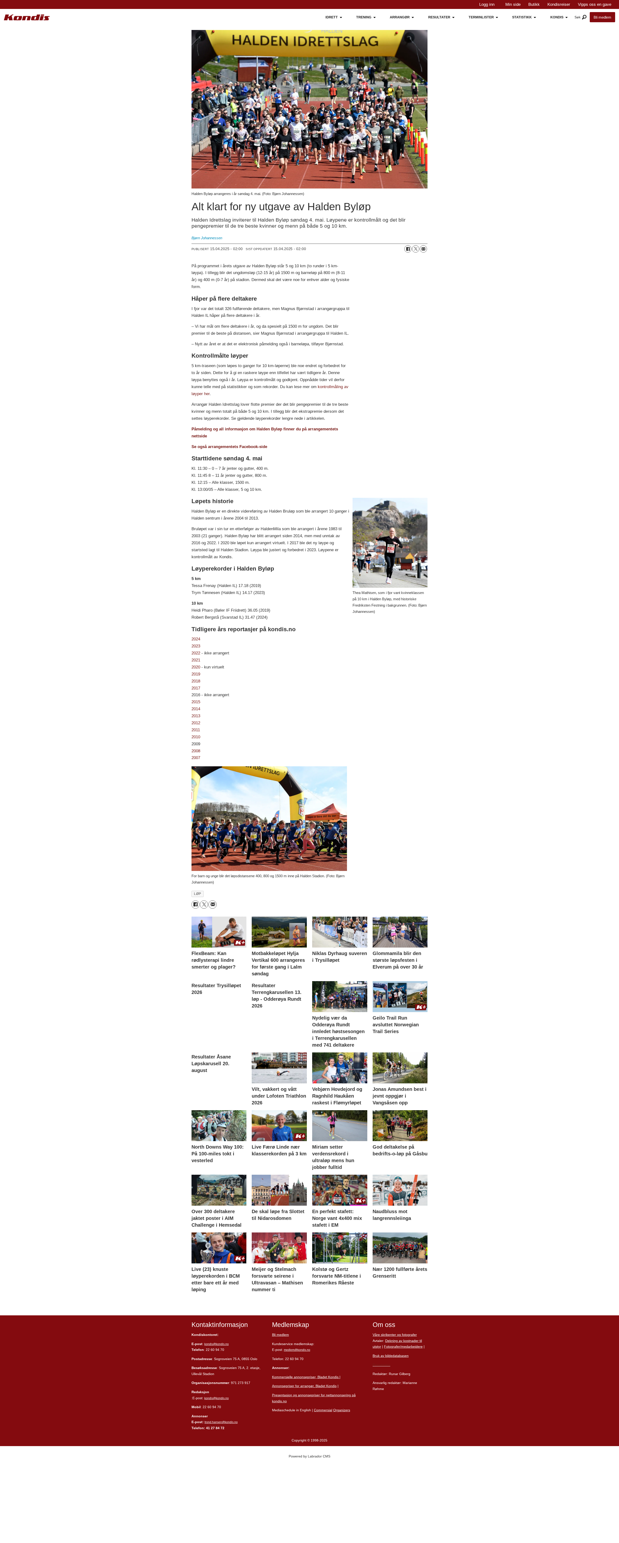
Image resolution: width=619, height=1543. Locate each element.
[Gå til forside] (27, 17)
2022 (196, 653)
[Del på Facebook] (408, 249)
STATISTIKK (522, 17)
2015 (196, 702)
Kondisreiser (558, 4)
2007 (196, 757)
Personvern (381, 1365)
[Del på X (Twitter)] (415, 249)
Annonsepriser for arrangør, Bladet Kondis (304, 1386)
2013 (196, 716)
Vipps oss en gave (594, 4)
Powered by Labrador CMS (309, 1456)
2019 (196, 674)
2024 (196, 639)
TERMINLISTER (481, 17)
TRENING (363, 17)
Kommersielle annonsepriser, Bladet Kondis (305, 1377)
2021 (196, 660)
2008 (196, 751)
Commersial (323, 1410)
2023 (196, 646)
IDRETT (331, 17)
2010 (196, 737)
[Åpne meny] (584, 17)
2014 (196, 709)
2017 (196, 688)
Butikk (534, 4)
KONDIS (556, 17)
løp (197, 894)
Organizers (341, 1410)
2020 (196, 667)
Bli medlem (602, 17)
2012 (196, 723)
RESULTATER (439, 17)
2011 (196, 730)
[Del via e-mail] (423, 249)
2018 (196, 681)
